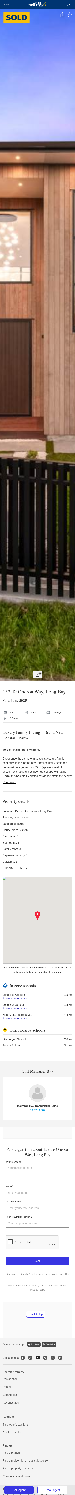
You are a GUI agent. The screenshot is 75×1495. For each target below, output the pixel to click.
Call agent (19, 1490)
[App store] (34, 1344)
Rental (7, 1386)
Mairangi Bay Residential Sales (37, 1105)
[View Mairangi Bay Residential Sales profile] (37, 1093)
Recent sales (11, 1402)
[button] (37, 915)
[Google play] (49, 1344)
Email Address (13, 1201)
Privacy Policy (37, 1289)
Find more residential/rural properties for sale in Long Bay (37, 1274)
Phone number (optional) (19, 1216)
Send (37, 1260)
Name (9, 1186)
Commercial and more (16, 1476)
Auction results (12, 1432)
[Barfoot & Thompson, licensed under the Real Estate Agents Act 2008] (38, 4)
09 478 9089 (37, 1110)
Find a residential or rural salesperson (26, 1460)
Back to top (36, 1314)
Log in (67, 4)
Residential (10, 1379)
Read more (9, 782)
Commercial (10, 1394)
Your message (13, 1161)
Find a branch (11, 1452)
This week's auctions (15, 1424)
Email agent (52, 1490)
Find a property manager (18, 1468)
